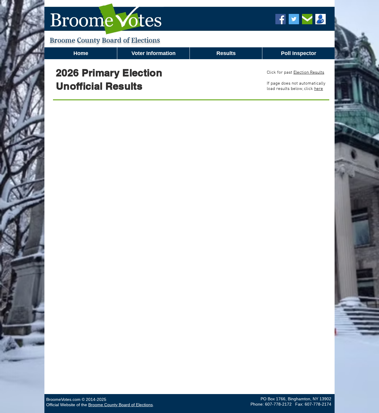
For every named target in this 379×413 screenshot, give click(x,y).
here (318, 88)
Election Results (308, 72)
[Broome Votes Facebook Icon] (280, 19)
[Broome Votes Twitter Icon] (294, 19)
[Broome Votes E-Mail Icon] (307, 19)
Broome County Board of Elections (120, 404)
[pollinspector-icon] (320, 19)
